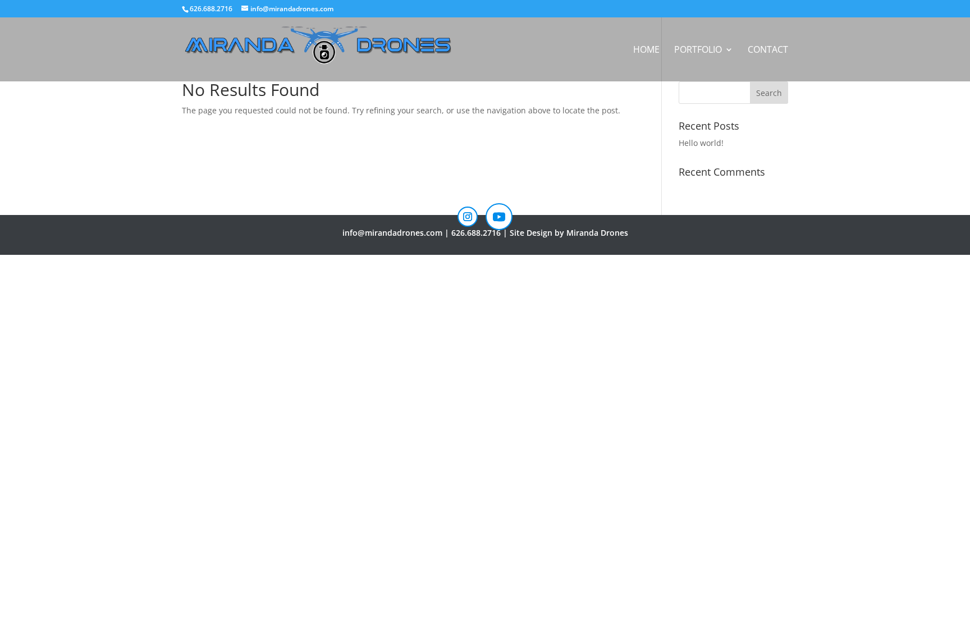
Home (646, 50)
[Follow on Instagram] (467, 217)
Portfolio (698, 50)
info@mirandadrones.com (392, 232)
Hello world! (701, 143)
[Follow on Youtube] (499, 216)
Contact (768, 50)
